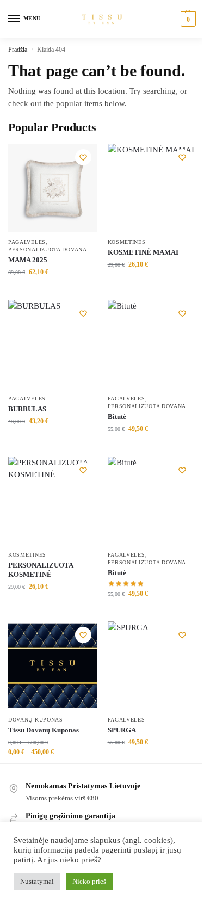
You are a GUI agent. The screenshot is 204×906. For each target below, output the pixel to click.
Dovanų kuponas (35, 720)
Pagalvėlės (27, 242)
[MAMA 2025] (52, 188)
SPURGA (122, 730)
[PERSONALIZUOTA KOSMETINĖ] (52, 501)
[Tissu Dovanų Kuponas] (52, 665)
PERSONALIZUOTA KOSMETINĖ (40, 569)
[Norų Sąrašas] (83, 157)
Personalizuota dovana (47, 249)
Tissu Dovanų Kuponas (43, 730)
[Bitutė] (152, 344)
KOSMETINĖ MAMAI (143, 252)
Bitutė (117, 416)
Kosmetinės (127, 242)
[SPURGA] (152, 665)
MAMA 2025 (27, 260)
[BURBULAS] (52, 344)
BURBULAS (27, 409)
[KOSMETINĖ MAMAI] (152, 188)
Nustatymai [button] (37, 881)
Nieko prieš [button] (89, 881)
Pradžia (17, 49)
